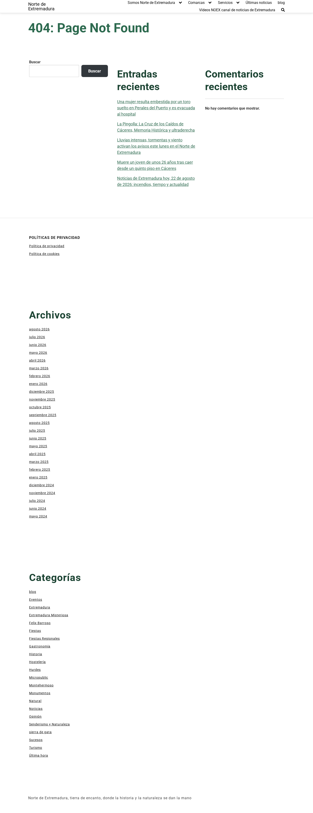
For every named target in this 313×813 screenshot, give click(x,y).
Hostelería (37, 662)
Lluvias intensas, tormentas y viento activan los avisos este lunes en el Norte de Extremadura (156, 146)
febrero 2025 (39, 469)
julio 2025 (37, 430)
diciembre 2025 (41, 391)
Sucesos (36, 740)
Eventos (35, 599)
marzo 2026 (39, 368)
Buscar (35, 62)
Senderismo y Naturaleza (49, 724)
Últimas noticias (259, 2)
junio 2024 (37, 508)
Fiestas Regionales (44, 638)
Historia (35, 654)
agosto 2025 (39, 423)
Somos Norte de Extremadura (151, 2)
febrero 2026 (39, 376)
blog (281, 2)
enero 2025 (38, 477)
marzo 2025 (39, 462)
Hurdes (35, 670)
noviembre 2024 (42, 493)
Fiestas (35, 631)
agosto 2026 (39, 329)
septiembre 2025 (42, 415)
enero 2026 (38, 384)
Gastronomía (39, 646)
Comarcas (196, 2)
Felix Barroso (40, 623)
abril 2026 (37, 360)
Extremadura (39, 607)
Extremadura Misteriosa (48, 615)
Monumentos (39, 693)
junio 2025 (37, 438)
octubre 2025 (40, 407)
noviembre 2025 (42, 399)
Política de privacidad (46, 246)
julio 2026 (37, 337)
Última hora (38, 755)
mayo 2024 (38, 516)
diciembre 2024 (41, 485)
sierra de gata (40, 732)
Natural (35, 701)
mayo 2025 (38, 446)
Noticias (36, 709)
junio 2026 (37, 345)
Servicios (225, 2)
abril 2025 (37, 454)
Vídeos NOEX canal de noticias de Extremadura (237, 10)
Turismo (35, 747)
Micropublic (38, 677)
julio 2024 (37, 501)
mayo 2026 (38, 352)
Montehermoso (41, 685)
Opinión (35, 716)
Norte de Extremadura (41, 6)
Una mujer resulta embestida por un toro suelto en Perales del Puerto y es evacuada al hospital (156, 107)
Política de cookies (44, 254)
